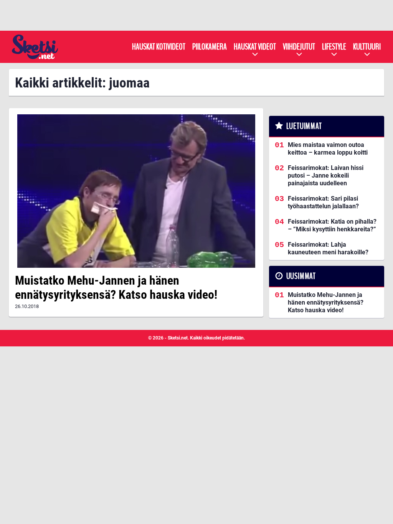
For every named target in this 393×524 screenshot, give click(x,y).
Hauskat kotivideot (158, 47)
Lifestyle (334, 47)
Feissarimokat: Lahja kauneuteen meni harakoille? (328, 248)
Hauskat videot (255, 47)
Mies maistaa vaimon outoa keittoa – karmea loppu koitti (328, 148)
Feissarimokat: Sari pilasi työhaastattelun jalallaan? (323, 202)
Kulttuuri (367, 47)
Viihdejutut (299, 47)
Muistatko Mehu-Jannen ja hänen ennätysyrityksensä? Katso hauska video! (116, 287)
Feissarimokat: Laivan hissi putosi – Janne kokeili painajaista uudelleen (325, 175)
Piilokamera (209, 47)
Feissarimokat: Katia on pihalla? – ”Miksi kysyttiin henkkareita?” (332, 225)
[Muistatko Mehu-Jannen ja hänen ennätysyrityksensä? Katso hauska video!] (136, 191)
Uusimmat (301, 276)
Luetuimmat (304, 126)
